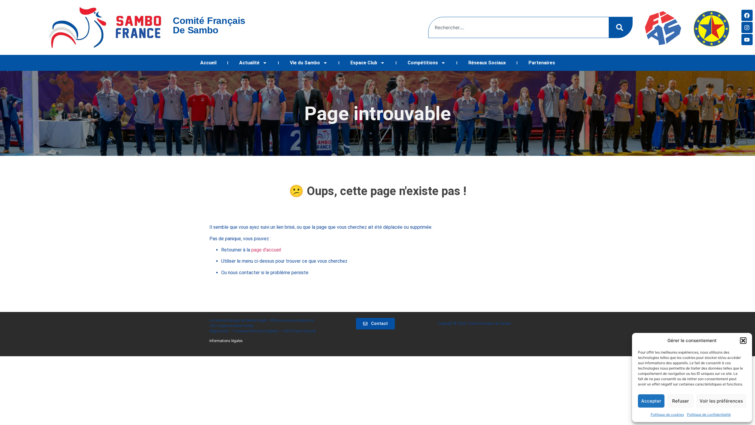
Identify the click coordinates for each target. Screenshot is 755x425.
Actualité (249, 63)
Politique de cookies (667, 414)
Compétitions (423, 63)
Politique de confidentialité (709, 414)
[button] (743, 341)
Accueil (208, 63)
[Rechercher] (621, 27)
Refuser (680, 401)
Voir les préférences (721, 401)
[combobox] (518, 27)
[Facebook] (747, 15)
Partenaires (541, 63)
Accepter (651, 401)
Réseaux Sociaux (487, 63)
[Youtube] (747, 39)
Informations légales (226, 341)
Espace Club (363, 63)
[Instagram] (747, 27)
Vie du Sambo (305, 63)
